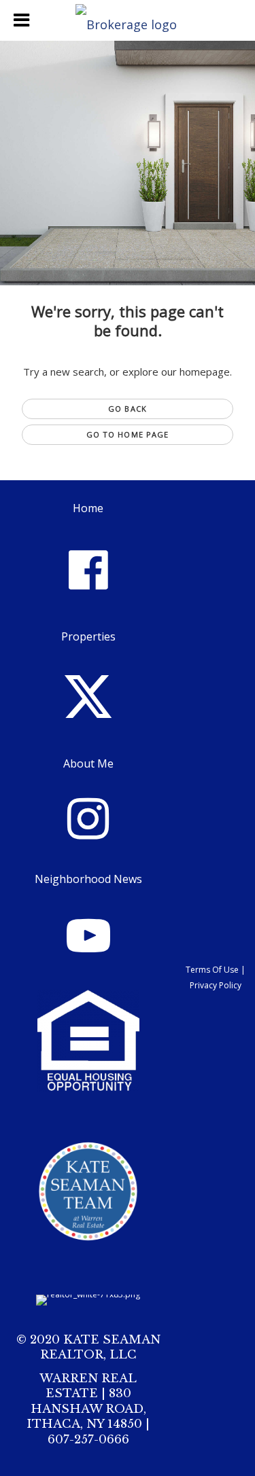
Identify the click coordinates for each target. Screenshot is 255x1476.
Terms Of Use (212, 969)
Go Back (127, 408)
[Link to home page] (127, 20)
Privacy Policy (215, 985)
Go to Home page (127, 434)
